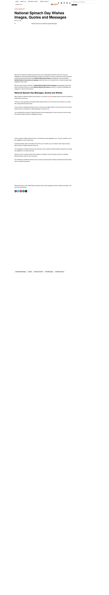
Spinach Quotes (38, 271)
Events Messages (19, 9)
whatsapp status (59, 271)
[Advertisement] (43, 63)
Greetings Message (20, 271)
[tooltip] (58, 3)
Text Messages (49, 271)
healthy (49, 96)
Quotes (30, 271)
